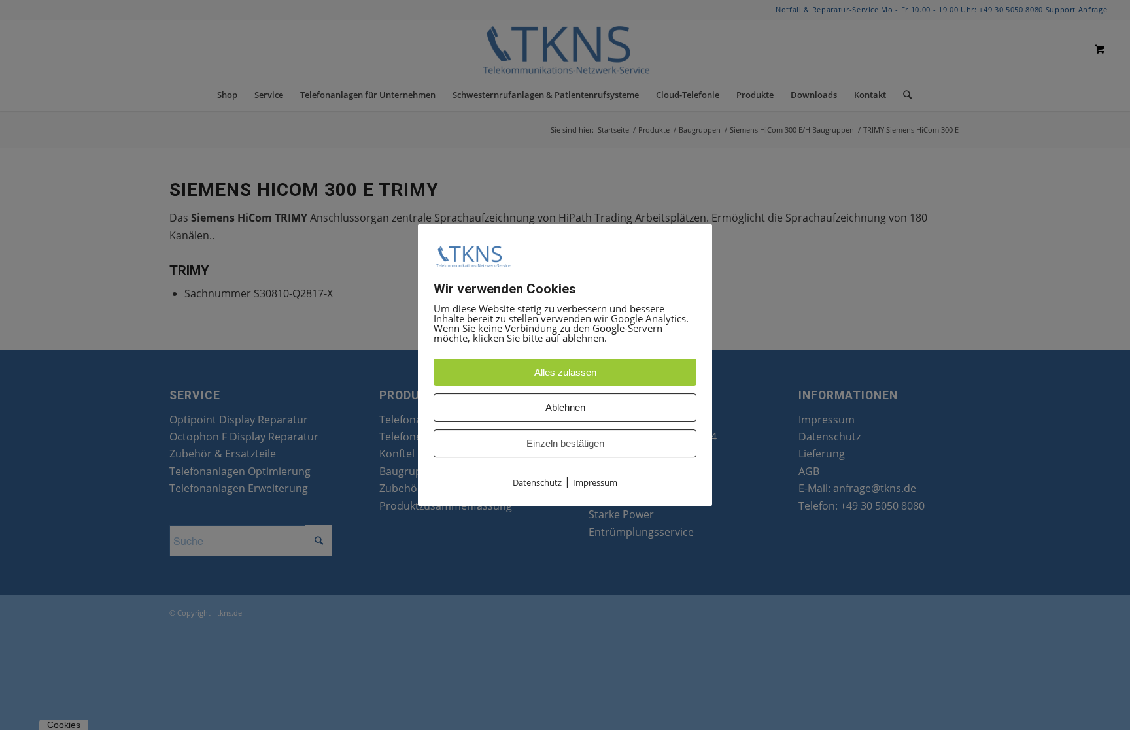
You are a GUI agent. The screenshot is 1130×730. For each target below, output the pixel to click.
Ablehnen (565, 407)
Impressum (595, 482)
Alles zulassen (565, 372)
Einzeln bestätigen (565, 443)
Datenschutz (537, 482)
